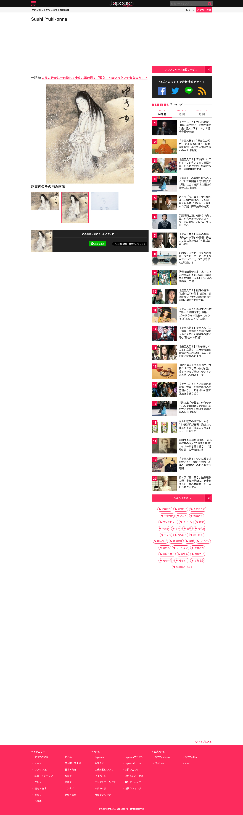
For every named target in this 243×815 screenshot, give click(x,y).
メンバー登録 (204, 9)
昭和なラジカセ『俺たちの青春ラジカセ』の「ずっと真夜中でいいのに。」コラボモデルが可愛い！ (195, 257)
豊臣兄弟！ (168, 554)
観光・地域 (40, 788)
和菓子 (68, 782)
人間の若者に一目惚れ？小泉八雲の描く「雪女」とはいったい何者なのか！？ (94, 77)
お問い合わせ (132, 769)
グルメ (38, 782)
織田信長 (198, 535)
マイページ (100, 775)
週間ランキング (133, 788)
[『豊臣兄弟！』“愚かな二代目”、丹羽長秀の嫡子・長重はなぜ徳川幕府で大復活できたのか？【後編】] (164, 147)
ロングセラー (170, 522)
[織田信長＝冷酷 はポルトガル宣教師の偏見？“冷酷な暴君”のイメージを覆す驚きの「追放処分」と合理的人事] (164, 446)
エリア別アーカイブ (105, 782)
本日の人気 (100, 788)
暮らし (38, 794)
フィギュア (182, 547)
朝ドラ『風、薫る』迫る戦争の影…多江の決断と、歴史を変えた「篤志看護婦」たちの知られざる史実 (195, 482)
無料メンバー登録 (134, 775)
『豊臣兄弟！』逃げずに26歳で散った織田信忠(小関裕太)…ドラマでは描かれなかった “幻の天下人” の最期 (195, 313)
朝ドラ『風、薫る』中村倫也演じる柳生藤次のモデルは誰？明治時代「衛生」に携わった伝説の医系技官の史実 (195, 201)
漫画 (189, 528)
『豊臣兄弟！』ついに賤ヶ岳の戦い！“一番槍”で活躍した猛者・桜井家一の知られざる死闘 (195, 463)
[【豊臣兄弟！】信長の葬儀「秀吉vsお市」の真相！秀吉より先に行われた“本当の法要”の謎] (164, 241)
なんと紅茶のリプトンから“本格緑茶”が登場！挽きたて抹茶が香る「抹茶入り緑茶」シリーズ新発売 (195, 426)
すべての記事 (41, 757)
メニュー (33, 3)
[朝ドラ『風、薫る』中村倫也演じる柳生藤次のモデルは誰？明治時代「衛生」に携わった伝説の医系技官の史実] (164, 203)
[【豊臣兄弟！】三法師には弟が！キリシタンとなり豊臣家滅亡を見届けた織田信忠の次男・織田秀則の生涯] (164, 166)
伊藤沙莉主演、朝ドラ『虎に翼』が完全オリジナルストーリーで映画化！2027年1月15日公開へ (195, 220)
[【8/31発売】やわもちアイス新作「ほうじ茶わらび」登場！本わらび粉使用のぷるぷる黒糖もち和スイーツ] (164, 371)
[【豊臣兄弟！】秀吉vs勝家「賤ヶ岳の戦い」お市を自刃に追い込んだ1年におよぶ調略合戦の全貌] (164, 128)
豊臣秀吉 (199, 547)
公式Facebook (161, 91)
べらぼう (182, 535)
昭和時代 (167, 560)
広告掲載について (104, 769)
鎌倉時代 (199, 554)
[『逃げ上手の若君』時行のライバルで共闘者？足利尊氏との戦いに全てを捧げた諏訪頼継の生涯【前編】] (164, 184)
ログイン (190, 9)
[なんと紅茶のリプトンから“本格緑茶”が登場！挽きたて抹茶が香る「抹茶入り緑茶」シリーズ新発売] (164, 428)
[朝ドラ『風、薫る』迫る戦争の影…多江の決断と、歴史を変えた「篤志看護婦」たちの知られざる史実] (164, 484)
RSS (202, 91)
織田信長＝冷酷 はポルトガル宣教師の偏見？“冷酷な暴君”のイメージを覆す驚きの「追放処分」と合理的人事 (195, 444)
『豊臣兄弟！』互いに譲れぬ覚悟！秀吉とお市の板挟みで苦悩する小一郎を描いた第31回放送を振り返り (195, 388)
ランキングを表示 (181, 498)
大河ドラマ (199, 509)
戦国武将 (198, 515)
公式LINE (188, 91)
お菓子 (165, 528)
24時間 (162, 113)
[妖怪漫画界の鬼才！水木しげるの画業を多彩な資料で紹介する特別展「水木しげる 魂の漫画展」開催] (164, 278)
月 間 (201, 113)
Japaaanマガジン (134, 757)
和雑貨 (68, 775)
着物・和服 (70, 769)
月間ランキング (103, 794)
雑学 (201, 522)
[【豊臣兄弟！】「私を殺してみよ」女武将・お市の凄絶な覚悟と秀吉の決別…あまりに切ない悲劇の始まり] (164, 353)
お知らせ (99, 763)
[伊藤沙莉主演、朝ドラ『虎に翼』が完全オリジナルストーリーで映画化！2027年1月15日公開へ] (164, 222)
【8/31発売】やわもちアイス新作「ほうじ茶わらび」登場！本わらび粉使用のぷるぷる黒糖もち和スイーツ (195, 369)
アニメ (183, 515)
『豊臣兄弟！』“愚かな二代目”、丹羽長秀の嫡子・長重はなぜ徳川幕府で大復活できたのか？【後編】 (195, 145)
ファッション (41, 769)
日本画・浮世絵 (73, 763)
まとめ (68, 757)
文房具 (166, 547)
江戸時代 (166, 509)
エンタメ (69, 788)
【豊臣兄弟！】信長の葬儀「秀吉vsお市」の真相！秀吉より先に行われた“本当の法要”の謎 (195, 239)
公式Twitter (175, 91)
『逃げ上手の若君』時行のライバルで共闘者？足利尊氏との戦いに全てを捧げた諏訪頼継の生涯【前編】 (195, 182)
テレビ (167, 535)
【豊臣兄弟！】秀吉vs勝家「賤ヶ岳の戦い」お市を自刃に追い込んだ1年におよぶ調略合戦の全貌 (195, 126)
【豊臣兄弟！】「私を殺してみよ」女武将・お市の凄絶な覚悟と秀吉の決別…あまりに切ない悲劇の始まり (195, 351)
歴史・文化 (70, 794)
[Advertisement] (60, 48)
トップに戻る (204, 741)
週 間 (181, 113)
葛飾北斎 (199, 560)
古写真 (38, 801)
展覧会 (184, 554)
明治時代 (162, 541)
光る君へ (183, 560)
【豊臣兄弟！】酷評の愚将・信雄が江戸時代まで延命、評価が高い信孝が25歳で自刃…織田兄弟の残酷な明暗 (195, 295)
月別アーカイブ (133, 782)
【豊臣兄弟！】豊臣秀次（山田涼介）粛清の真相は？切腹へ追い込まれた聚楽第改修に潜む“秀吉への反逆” (195, 332)
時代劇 (201, 528)
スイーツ (187, 522)
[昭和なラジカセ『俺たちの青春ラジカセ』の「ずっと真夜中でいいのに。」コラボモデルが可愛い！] (164, 259)
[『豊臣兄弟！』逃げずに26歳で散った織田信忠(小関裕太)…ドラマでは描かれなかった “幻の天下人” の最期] (164, 315)
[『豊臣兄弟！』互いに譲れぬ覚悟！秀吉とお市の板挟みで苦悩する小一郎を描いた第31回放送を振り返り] (164, 390)
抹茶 (191, 541)
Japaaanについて (134, 763)
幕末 (177, 528)
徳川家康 (177, 541)
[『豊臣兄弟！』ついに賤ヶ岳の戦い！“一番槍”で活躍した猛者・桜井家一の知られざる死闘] (164, 465)
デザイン (204, 541)
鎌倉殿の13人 (183, 567)
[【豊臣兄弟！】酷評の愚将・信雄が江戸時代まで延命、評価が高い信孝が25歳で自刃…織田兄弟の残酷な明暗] (164, 297)
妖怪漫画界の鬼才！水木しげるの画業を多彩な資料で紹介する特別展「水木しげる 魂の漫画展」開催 (195, 276)
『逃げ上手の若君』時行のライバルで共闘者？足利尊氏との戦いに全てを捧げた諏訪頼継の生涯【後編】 (195, 407)
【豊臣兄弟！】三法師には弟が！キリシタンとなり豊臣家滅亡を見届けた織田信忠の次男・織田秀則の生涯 (195, 164)
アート (38, 763)
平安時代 (168, 515)
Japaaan (121, 4)
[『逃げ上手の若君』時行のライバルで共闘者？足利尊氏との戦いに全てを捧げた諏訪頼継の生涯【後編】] (164, 409)
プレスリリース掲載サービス (181, 69)
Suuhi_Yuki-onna (49, 19)
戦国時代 (182, 509)
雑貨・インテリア (44, 775)
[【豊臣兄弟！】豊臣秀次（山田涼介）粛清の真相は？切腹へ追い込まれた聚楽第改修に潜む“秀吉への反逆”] (164, 334)
